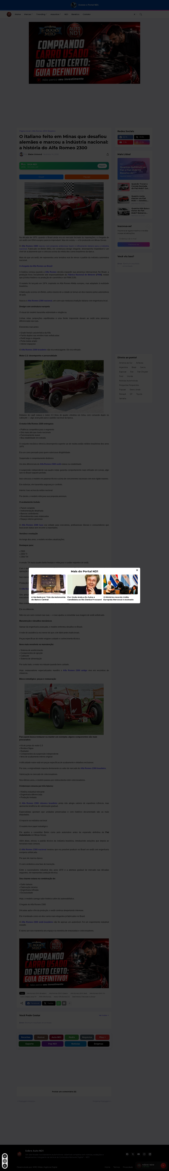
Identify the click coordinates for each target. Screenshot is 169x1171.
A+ (5, 1156)
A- (5, 1166)
